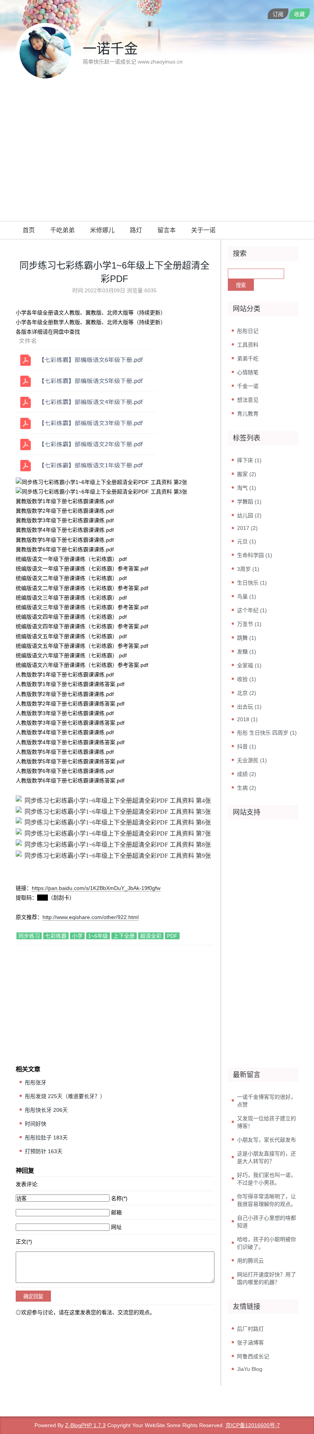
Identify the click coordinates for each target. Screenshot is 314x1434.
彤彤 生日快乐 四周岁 (267, 733)
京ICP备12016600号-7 (253, 1425)
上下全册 (124, 936)
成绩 (246, 774)
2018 (247, 719)
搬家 (246, 474)
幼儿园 (249, 515)
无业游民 (252, 760)
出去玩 (249, 707)
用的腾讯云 (250, 1261)
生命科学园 (254, 555)
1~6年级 (98, 936)
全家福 (249, 665)
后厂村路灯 (250, 1329)
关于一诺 (203, 230)
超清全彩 (151, 936)
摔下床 (249, 460)
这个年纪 (252, 610)
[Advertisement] (157, 164)
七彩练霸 (56, 936)
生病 (246, 788)
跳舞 (246, 638)
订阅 (278, 14)
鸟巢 (246, 596)
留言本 (166, 230)
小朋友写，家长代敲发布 (266, 1140)
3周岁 (248, 569)
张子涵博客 (250, 1342)
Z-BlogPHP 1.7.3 (85, 1425)
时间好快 (35, 1124)
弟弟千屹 (247, 358)
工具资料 (247, 345)
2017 (247, 528)
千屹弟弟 (62, 230)
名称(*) (119, 1198)
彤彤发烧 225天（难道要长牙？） (65, 1096)
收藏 (299, 14)
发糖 (246, 652)
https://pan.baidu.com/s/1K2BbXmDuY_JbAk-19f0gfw (96, 888)
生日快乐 (252, 583)
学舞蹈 (249, 502)
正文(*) (24, 1241)
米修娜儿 (102, 230)
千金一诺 (247, 386)
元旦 (246, 541)
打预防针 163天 (43, 1151)
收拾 (246, 679)
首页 (29, 230)
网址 (116, 1227)
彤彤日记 (247, 331)
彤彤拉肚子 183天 (46, 1137)
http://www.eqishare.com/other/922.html (91, 917)
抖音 (246, 746)
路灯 (136, 230)
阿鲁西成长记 (253, 1356)
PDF (172, 936)
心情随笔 (247, 372)
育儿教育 (247, 414)
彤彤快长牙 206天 (46, 1110)
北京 (246, 693)
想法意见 (247, 400)
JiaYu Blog (249, 1369)
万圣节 (249, 624)
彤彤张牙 (35, 1082)
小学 (77, 936)
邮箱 (116, 1212)
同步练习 (29, 936)
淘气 (246, 488)
